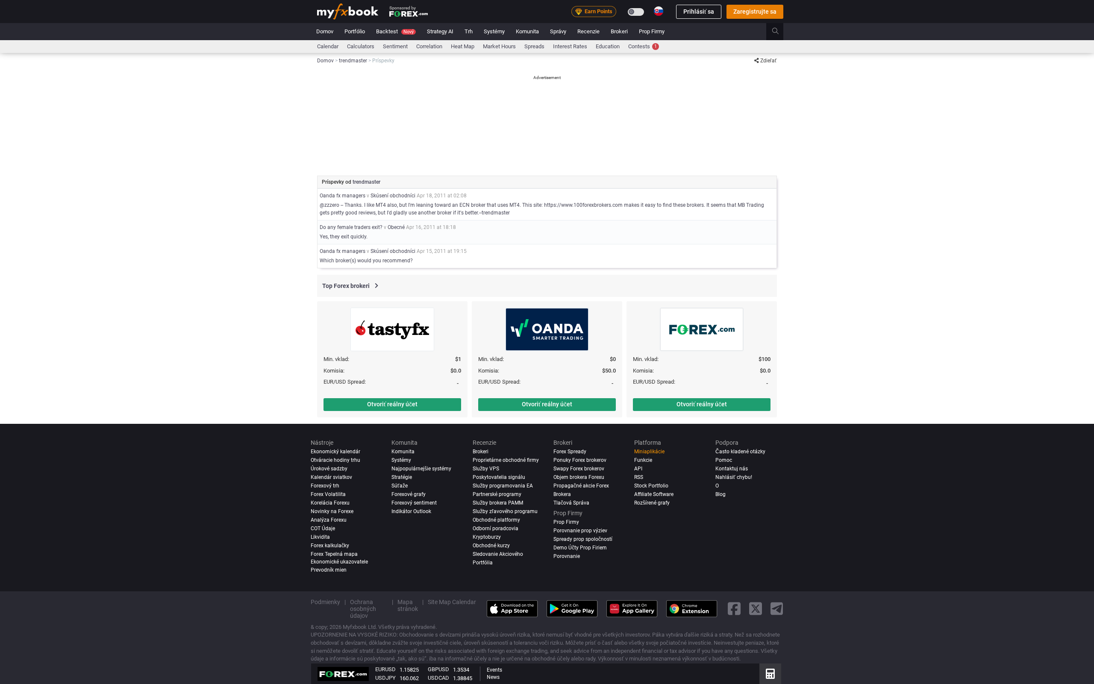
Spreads (534, 46)
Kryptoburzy (487, 537)
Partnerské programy (497, 494)
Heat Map (462, 46)
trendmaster (366, 182)
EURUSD (385, 669)
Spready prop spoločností (582, 539)
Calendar (327, 46)
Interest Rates (570, 46)
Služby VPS (486, 469)
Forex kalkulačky (330, 546)
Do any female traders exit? (351, 227)
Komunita (527, 31)
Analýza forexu (329, 520)
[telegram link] (777, 608)
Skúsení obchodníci (393, 196)
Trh (469, 31)
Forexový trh (325, 486)
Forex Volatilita (328, 494)
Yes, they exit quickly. (344, 237)
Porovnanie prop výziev (580, 531)
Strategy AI (440, 31)
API (638, 469)
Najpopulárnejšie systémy (421, 469)
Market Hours (499, 46)
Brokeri (619, 31)
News (493, 677)
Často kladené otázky (740, 452)
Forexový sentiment (414, 503)
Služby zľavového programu (505, 511)
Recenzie (588, 31)
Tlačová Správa (571, 503)
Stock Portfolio (651, 486)
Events (494, 670)
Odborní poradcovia (495, 528)
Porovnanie (566, 556)
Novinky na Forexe (332, 511)
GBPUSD (438, 669)
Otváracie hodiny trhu (335, 460)
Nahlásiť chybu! (733, 477)
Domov (324, 31)
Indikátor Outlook (411, 511)
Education (608, 46)
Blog (720, 494)
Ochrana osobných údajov (363, 609)
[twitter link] (755, 608)
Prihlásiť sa (698, 11)
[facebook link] (734, 608)
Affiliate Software (653, 494)
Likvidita (320, 537)
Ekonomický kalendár (335, 452)
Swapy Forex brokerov (578, 469)
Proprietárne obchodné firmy (506, 460)
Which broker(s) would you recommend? (366, 261)
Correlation (429, 46)
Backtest (395, 31)
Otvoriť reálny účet (392, 404)
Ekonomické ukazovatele (339, 561)
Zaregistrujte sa (754, 11)
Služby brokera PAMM (498, 503)
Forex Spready (569, 452)
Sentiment (395, 46)
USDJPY (385, 678)
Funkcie (643, 460)
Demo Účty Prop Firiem (580, 548)
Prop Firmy (652, 31)
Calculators (360, 46)
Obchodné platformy (496, 520)
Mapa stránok (407, 605)
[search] (780, 31)
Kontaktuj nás (731, 469)
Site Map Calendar (452, 602)
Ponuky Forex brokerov (579, 460)
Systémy (494, 31)
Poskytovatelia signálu (499, 477)
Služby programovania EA (503, 486)
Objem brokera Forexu (578, 477)
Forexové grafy (408, 494)
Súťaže (399, 486)
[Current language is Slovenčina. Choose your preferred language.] (658, 11)
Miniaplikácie (649, 452)
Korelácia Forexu (330, 503)
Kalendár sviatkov (331, 477)
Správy (558, 31)
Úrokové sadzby (329, 469)
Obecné (396, 227)
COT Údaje (323, 528)
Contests (642, 46)
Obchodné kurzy (491, 546)
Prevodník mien (329, 570)
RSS (638, 477)
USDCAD (438, 678)
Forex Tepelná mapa (334, 554)
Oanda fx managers (342, 196)
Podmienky (325, 602)
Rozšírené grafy (652, 503)
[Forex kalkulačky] (770, 673)
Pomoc (723, 460)
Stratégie (401, 477)
